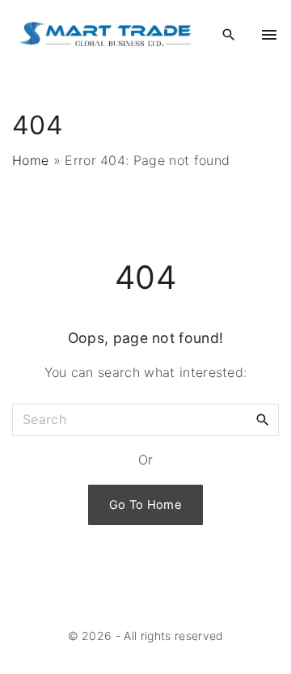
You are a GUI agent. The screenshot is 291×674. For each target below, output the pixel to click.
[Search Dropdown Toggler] (228, 35)
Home (30, 160)
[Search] (263, 419)
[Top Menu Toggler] (269, 35)
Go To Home (145, 505)
